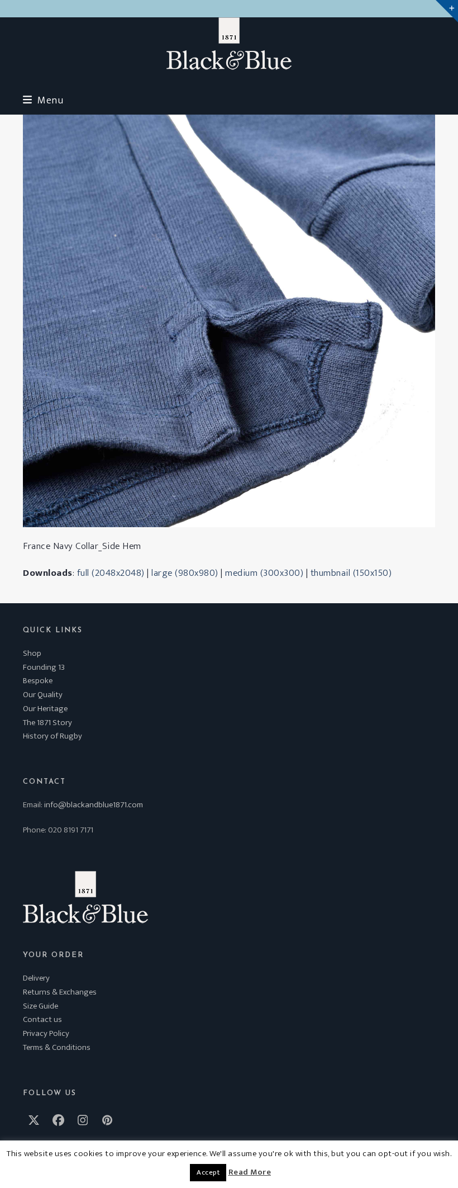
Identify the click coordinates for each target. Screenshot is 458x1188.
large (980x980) (184, 573)
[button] (43, 100)
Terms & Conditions (56, 1047)
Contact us (42, 1019)
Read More (249, 1172)
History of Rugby (52, 736)
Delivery (36, 978)
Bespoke (38, 681)
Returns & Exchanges (60, 992)
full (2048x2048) (111, 573)
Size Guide (40, 1006)
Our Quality (43, 695)
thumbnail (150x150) (351, 573)
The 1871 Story (47, 723)
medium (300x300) (264, 573)
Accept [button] (208, 1172)
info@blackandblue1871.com (93, 805)
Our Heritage (45, 709)
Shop (32, 653)
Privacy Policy (46, 1033)
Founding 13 (44, 667)
